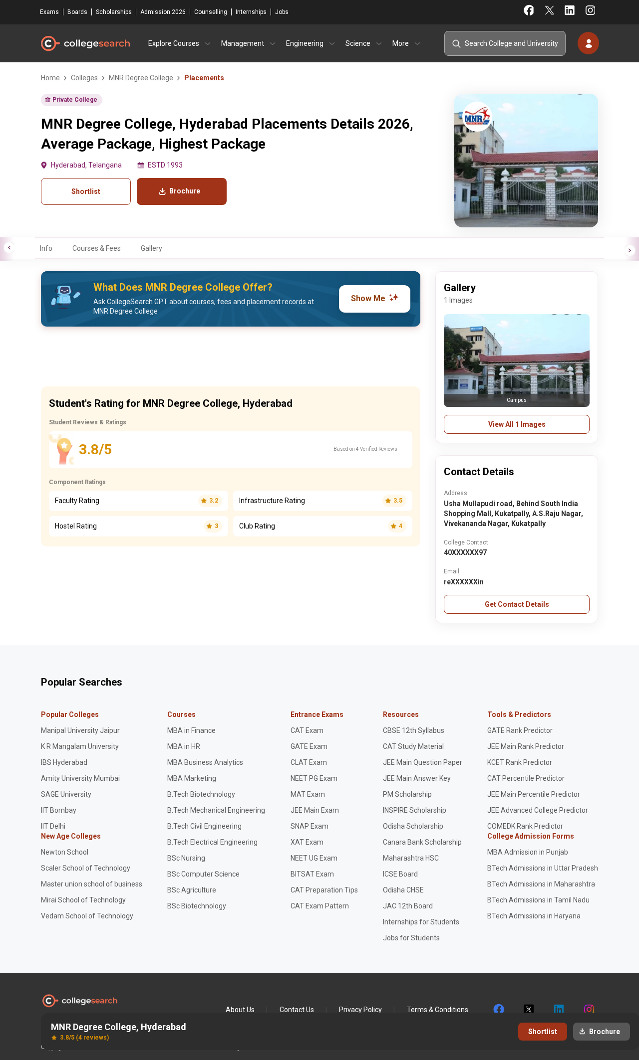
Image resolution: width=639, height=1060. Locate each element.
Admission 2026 (163, 11)
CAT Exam (307, 730)
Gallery (151, 248)
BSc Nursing (186, 858)
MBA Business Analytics (205, 762)
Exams (49, 11)
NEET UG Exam (314, 858)
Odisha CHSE (403, 890)
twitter (528, 1009)
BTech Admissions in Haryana (534, 916)
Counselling (210, 11)
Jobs (282, 11)
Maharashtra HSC (411, 858)
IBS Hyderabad (64, 762)
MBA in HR (183, 746)
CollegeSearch (85, 43)
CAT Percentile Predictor (526, 778)
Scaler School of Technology (85, 868)
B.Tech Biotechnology (201, 794)
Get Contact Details (517, 604)
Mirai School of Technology (83, 900)
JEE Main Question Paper (422, 762)
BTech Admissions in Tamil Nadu (538, 900)
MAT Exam (308, 794)
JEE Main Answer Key (417, 778)
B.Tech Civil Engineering (204, 826)
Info (46, 248)
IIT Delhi (53, 826)
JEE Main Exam (315, 810)
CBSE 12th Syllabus (413, 730)
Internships (251, 11)
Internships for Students (421, 922)
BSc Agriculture (191, 890)
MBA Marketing (191, 778)
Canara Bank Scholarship (422, 842)
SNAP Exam (309, 826)
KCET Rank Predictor (519, 762)
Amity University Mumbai (80, 778)
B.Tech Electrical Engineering (212, 842)
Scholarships (114, 11)
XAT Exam (307, 842)
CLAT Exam (309, 762)
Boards (77, 11)
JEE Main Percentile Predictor (533, 794)
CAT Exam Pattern (320, 906)
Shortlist (85, 191)
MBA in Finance (191, 730)
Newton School (64, 852)
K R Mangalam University (80, 746)
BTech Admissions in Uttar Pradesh (542, 868)
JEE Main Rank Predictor (525, 746)
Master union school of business (91, 884)
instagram (588, 1009)
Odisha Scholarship (413, 826)
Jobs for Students (411, 938)
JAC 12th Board (408, 906)
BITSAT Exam (312, 874)
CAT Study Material (413, 746)
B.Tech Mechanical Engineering (216, 810)
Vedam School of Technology (87, 916)
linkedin (558, 1009)
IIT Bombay (58, 810)
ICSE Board (400, 874)
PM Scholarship (407, 794)
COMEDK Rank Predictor (525, 826)
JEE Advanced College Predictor (537, 810)
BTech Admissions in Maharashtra (541, 884)
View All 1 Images (517, 424)
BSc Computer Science (203, 874)
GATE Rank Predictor (520, 730)
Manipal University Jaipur (80, 730)
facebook (498, 1009)
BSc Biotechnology (196, 906)
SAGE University (66, 794)
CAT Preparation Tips (324, 890)
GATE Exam (309, 746)
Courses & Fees (96, 248)
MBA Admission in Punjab (527, 852)
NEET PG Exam (314, 778)
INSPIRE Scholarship (414, 810)
